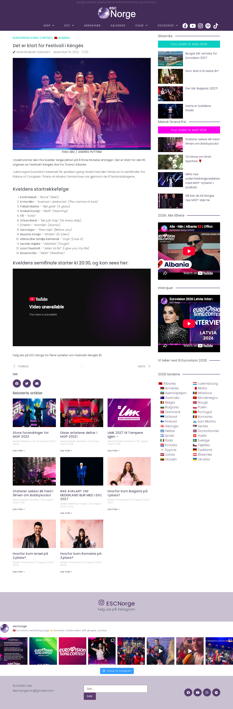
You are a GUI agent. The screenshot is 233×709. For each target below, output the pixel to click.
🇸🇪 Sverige (201, 440)
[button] (17, 383)
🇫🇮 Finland (168, 421)
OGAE (139, 25)
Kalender (118, 25)
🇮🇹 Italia (166, 440)
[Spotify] (208, 26)
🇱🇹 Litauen (168, 459)
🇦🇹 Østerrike (202, 454)
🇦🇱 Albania (62, 38)
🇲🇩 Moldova (202, 393)
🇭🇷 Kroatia (168, 445)
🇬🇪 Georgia (169, 426)
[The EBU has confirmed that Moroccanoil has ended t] (13, 651)
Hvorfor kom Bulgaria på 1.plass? (127, 493)
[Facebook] (185, 26)
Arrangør (92, 25)
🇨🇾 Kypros (168, 449)
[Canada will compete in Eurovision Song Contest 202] (72, 651)
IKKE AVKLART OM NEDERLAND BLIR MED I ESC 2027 (81, 495)
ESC (67, 25)
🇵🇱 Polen (200, 407)
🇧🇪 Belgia (167, 402)
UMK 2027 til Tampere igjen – (125, 434)
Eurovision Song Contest (33, 38)
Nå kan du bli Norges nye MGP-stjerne (199, 198)
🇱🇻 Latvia (167, 454)
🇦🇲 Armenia (169, 388)
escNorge (166, 25)
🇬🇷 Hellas (167, 431)
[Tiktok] (215, 26)
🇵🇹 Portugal (202, 412)
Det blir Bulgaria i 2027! (201, 88)
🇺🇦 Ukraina (201, 459)
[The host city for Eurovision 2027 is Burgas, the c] (43, 651)
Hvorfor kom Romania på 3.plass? (80, 555)
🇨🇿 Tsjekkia (201, 445)
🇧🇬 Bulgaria (169, 407)
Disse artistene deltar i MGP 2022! (78, 434)
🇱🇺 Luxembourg (205, 383)
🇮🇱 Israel (167, 435)
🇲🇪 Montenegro (205, 397)
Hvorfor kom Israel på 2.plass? (30, 555)
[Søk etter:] (115, 689)
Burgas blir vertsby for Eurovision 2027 (201, 55)
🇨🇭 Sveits (200, 435)
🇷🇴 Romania (202, 416)
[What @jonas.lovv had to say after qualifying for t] (190, 651)
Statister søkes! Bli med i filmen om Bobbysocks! (33, 493)
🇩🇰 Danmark (170, 412)
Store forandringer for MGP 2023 (31, 434)
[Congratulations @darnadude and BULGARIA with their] (102, 651)
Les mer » (19, 450)
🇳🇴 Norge (200, 402)
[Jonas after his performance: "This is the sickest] (131, 651)
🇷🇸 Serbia (200, 426)
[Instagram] (200, 26)
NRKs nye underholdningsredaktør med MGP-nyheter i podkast (202, 180)
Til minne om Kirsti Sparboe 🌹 (198, 159)
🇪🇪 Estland (168, 416)
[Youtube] (193, 26)
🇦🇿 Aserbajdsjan (173, 393)
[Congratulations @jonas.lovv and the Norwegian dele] (219, 651)
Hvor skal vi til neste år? (202, 71)
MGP (47, 25)
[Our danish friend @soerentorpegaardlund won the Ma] (160, 651)
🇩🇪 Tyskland (202, 449)
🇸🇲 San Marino (204, 421)
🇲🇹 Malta (200, 388)
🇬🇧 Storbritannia (206, 431)
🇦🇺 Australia (169, 397)
